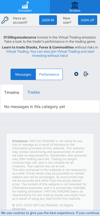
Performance (49, 74)
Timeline (11, 92)
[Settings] (76, 74)
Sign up (87, 20)
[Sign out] (84, 74)
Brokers (75, 10)
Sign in (48, 20)
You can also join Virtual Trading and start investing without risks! (62, 53)
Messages (23, 74)
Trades (33, 92)
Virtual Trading (17, 51)
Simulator (25, 10)
